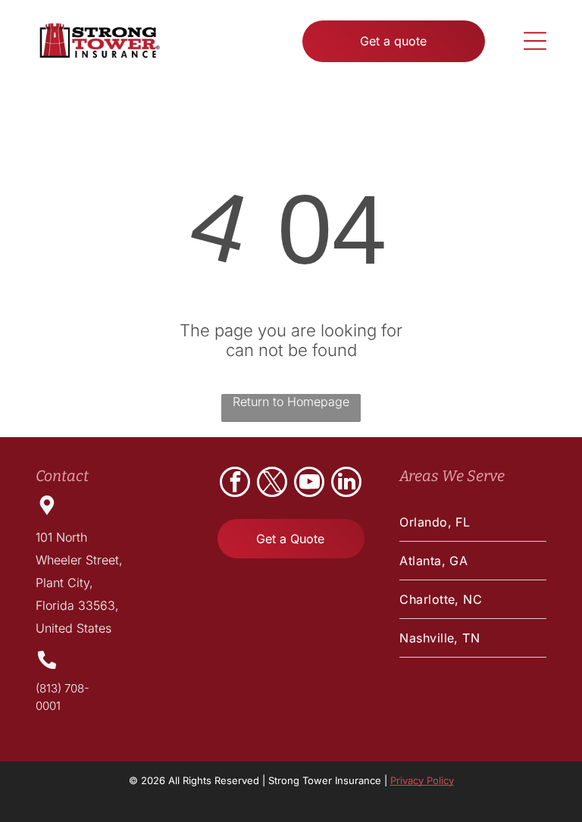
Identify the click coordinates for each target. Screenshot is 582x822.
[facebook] (235, 484)
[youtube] (309, 484)
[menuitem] (472, 522)
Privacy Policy (422, 780)
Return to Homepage (291, 401)
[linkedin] (346, 484)
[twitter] (272, 484)
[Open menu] (535, 41)
